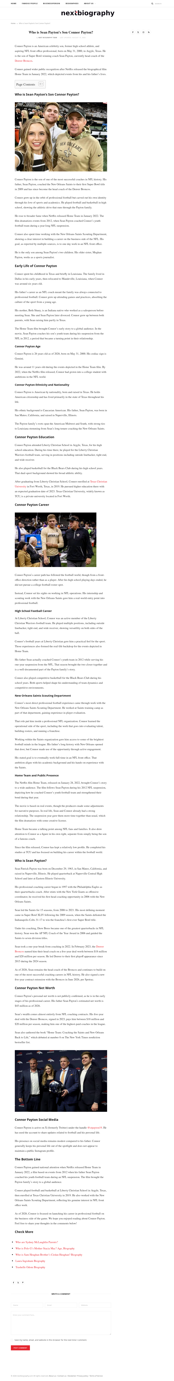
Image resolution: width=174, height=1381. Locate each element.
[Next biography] (87, 13)
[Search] (152, 3)
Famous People (30, 3)
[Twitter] (18, 1283)
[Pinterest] (23, 1283)
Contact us (62, 1376)
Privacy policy (82, 1376)
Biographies (72, 3)
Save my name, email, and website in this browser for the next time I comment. (51, 1340)
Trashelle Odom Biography (30, 1267)
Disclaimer (72, 1376)
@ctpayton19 (94, 1127)
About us (52, 1376)
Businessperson (51, 3)
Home (13, 3)
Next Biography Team (47, 37)
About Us (89, 3)
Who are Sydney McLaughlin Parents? (36, 1242)
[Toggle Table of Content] (39, 84)
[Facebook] (13, 1283)
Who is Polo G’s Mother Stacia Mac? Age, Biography (45, 1248)
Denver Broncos (23, 61)
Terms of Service (96, 1376)
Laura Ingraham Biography (30, 1261)
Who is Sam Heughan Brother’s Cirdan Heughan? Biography (48, 1254)
